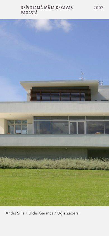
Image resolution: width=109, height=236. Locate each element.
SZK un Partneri (10, 10)
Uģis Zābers (68, 213)
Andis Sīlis (15, 213)
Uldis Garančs (41, 213)
